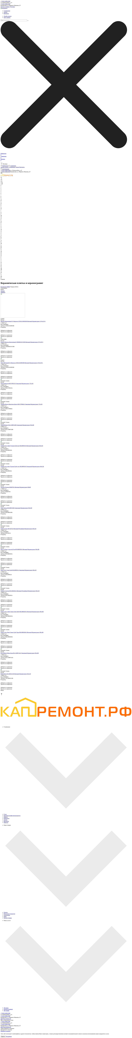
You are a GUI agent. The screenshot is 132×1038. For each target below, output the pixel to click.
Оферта (6, 817)
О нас (5, 814)
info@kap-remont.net (6, 1018)
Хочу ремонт (7, 17)
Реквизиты (6, 818)
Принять (3, 1036)
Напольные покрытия (9, 913)
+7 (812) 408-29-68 (5, 1)
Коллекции (5, 286)
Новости (6, 822)
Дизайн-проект (8, 16)
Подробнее (9, 1036)
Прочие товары (8, 918)
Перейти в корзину (6, 1031)
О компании (7, 10)
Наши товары (7, 825)
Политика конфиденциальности (12, 815)
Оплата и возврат (5, 6)
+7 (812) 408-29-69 (5, 4)
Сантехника (7, 915)
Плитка (6, 912)
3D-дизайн (6, 1010)
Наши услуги (7, 920)
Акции (5, 12)
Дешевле (3, 292)
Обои (5, 916)
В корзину (3, 327)
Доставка (12, 6)
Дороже (3, 291)
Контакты (6, 13)
